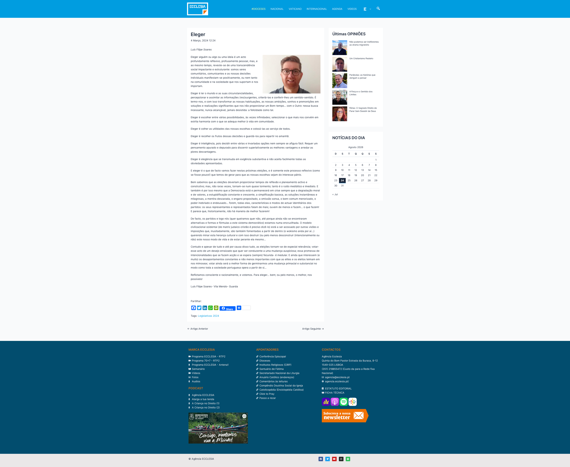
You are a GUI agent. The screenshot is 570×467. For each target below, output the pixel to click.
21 (369, 175)
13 (362, 170)
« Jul (335, 194)
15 (376, 170)
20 (362, 175)
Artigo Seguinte (313, 329)
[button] (369, 9)
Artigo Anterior (197, 329)
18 (349, 175)
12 (355, 170)
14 (369, 170)
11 (349, 170)
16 (335, 175)
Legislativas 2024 (208, 315)
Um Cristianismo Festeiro (361, 58)
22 (375, 175)
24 (342, 180)
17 (342, 175)
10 (342, 170)
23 (335, 180)
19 (355, 175)
